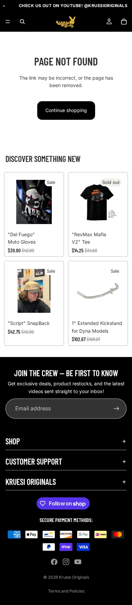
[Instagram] (66, 562)
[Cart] (123, 21)
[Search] (22, 21)
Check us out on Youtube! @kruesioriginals (71, 5)
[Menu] (8, 22)
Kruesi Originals (74, 577)
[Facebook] (54, 562)
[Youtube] (78, 562)
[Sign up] (116, 409)
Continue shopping (66, 110)
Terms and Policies (66, 591)
